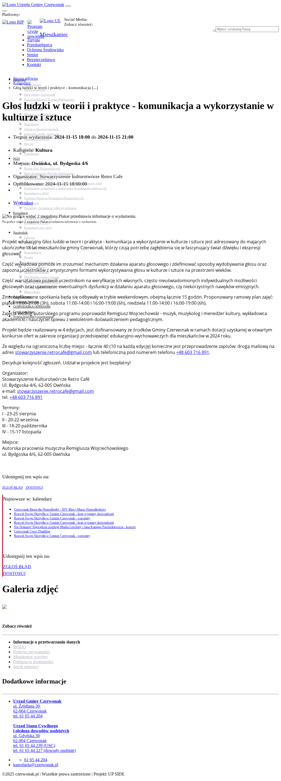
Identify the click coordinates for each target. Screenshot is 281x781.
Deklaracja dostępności (33, 661)
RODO (19, 647)
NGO (16, 158)
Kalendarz (22, 83)
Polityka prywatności (31, 652)
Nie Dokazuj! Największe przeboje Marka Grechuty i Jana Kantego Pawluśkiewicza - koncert (75, 527)
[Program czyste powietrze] (33, 25)
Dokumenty (31, 124)
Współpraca (31, 153)
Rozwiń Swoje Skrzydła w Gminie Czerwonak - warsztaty (52, 518)
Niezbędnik (20, 232)
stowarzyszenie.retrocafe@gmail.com (53, 352)
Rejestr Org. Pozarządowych (42, 168)
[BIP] (14, 24)
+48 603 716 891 (192, 352)
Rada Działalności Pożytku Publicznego (49, 99)
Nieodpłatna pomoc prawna (41, 277)
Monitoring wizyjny (30, 656)
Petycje (28, 143)
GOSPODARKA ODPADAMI (31, 306)
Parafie (28, 257)
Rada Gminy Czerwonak (39, 94)
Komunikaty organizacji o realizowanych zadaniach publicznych (65, 188)
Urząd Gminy (32, 84)
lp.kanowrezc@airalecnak (35, 764)
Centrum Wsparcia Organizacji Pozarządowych (54, 198)
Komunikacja (32, 252)
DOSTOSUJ (34, 488)
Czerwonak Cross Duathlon (32, 531)
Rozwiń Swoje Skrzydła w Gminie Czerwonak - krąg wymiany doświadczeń (64, 514)
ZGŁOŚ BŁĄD (12, 488)
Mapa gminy (32, 291)
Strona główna (25, 78)
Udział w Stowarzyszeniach (41, 129)
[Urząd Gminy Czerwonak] (33, 4)
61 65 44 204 (35, 759)
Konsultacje (20, 212)
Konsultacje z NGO (36, 193)
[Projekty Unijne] (52, 24)
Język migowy (25, 666)
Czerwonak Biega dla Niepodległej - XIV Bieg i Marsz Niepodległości (60, 509)
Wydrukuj (23, 202)
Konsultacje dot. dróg (38, 227)
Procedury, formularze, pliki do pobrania (50, 208)
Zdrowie (29, 237)
